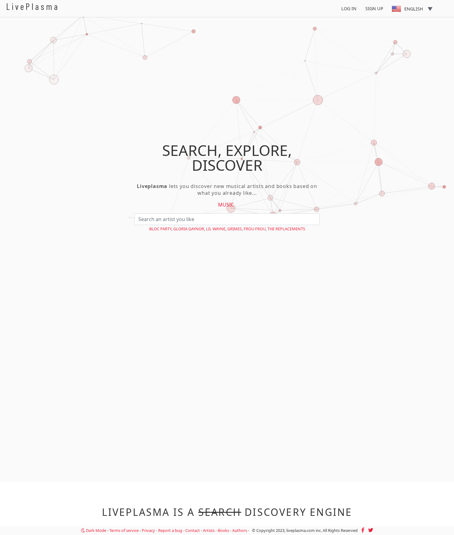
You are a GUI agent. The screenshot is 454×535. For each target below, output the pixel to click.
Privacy (148, 530)
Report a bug (170, 530)
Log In (348, 8)
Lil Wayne (215, 229)
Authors (239, 530)
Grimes (234, 229)
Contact (192, 530)
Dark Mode (95, 530)
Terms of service (124, 530)
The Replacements (286, 229)
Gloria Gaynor (188, 229)
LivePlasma (33, 6)
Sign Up (374, 8)
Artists (209, 530)
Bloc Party (160, 229)
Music (226, 204)
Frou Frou (255, 229)
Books (223, 530)
